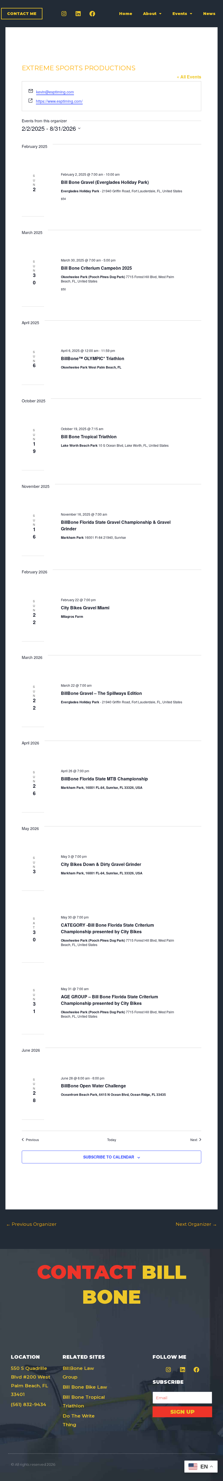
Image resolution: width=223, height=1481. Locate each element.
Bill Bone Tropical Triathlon (89, 436)
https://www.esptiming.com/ (59, 101)
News (209, 13)
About (149, 13)
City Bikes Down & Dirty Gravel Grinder (101, 864)
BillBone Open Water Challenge (93, 1085)
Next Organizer (196, 1224)
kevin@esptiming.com (55, 92)
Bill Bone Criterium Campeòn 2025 (96, 268)
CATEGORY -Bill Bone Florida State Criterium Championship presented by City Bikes (107, 928)
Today (111, 1140)
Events (179, 13)
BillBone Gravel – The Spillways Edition (101, 693)
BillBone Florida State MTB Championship (104, 779)
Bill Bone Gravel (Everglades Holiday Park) (105, 182)
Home (125, 13)
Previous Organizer (31, 1224)
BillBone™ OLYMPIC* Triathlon (92, 358)
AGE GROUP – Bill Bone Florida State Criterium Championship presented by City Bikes (109, 999)
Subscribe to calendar (108, 1157)
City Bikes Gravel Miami (85, 607)
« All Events (189, 77)
